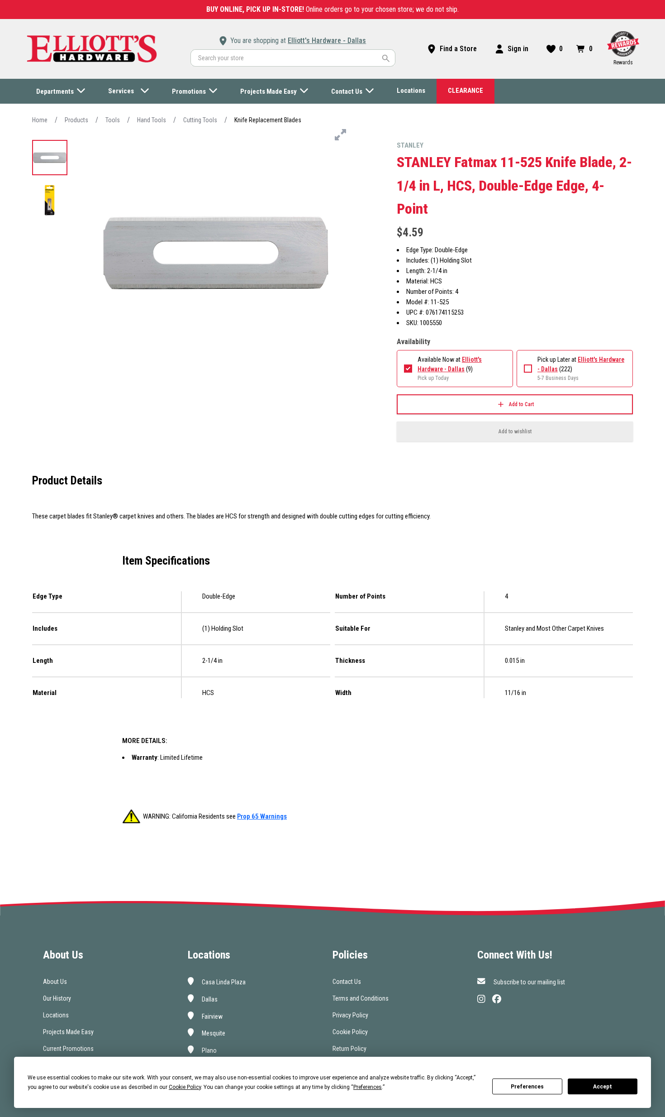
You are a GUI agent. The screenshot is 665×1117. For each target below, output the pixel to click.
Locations (56, 1015)
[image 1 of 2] (49, 157)
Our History (57, 998)
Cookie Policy (350, 1032)
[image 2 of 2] (49, 200)
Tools (112, 120)
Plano (208, 1050)
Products (76, 120)
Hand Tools (151, 120)
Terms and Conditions (360, 998)
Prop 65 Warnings (262, 816)
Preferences (527, 1086)
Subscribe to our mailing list (528, 982)
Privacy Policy (350, 1015)
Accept (602, 1086)
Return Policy (349, 1048)
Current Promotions (68, 1048)
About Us (55, 981)
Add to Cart (521, 404)
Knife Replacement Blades (267, 120)
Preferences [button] (367, 1087)
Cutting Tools (200, 120)
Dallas (209, 999)
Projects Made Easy (68, 1032)
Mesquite (212, 1033)
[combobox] (293, 58)
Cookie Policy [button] (185, 1087)
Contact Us (346, 981)
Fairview (211, 1016)
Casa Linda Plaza (223, 982)
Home (40, 120)
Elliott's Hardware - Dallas (327, 40)
